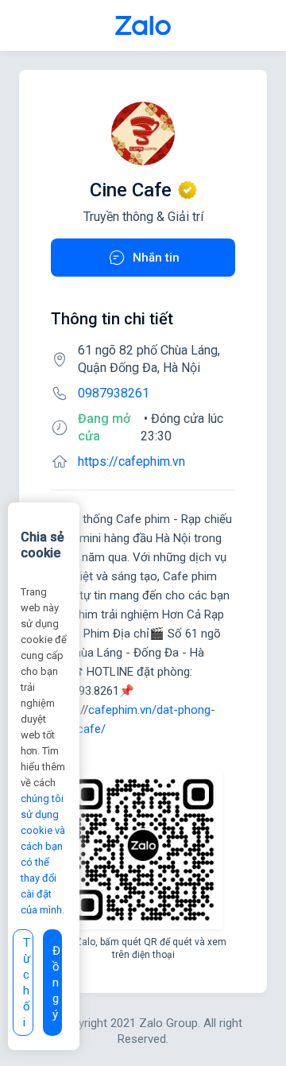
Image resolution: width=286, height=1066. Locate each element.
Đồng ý (56, 982)
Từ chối (26, 982)
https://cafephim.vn (131, 461)
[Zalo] (143, 25)
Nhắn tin (156, 257)
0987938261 (113, 393)
